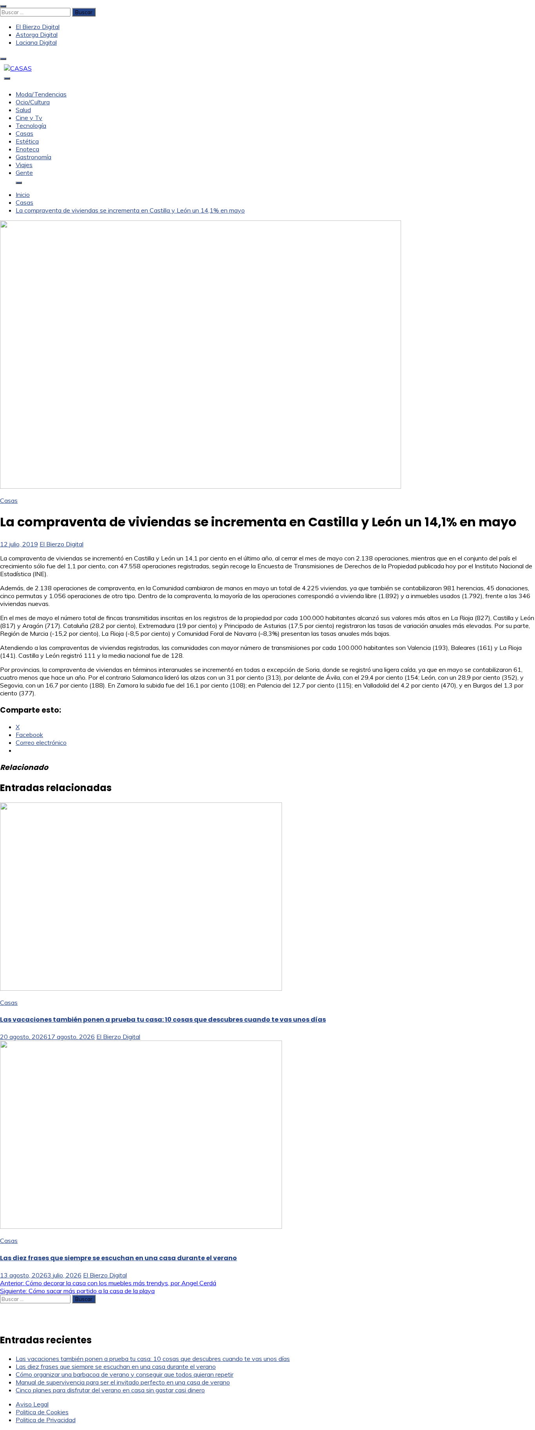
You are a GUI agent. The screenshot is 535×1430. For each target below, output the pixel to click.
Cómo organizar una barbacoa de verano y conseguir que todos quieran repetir (124, 1374)
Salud (23, 110)
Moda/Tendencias (41, 94)
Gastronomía (33, 157)
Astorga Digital (37, 34)
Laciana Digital (36, 42)
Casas (24, 133)
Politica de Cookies (42, 1412)
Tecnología (31, 125)
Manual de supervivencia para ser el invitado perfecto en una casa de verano (123, 1382)
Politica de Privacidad (46, 1420)
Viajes (24, 165)
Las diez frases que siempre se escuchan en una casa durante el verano (118, 1258)
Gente (24, 172)
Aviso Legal (32, 1404)
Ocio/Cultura (33, 102)
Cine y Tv (29, 118)
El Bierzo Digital (38, 27)
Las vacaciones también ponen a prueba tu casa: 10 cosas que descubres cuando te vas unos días (163, 1019)
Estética (27, 141)
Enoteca (27, 149)
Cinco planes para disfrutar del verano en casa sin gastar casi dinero (110, 1390)
